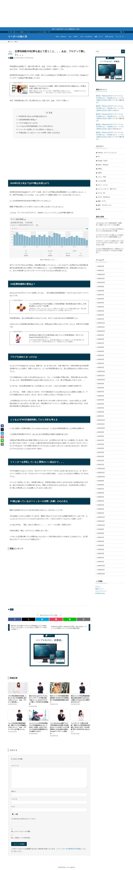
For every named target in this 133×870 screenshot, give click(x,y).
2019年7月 (100, 537)
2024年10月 (101, 282)
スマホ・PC (101, 193)
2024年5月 (100, 302)
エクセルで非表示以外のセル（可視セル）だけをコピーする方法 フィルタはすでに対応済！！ (109, 250)
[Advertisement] (58, 13)
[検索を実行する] (123, 51)
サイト (13, 806)
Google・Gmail (102, 160)
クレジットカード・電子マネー (107, 189)
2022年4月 (100, 404)
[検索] (123, 32)
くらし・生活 (102, 177)
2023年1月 (100, 367)
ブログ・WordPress (104, 197)
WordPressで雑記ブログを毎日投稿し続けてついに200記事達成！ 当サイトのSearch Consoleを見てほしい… (56, 336)
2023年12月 (101, 323)
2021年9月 (100, 432)
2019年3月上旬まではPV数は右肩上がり (33, 116)
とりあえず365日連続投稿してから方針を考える (36, 126)
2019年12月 (101, 517)
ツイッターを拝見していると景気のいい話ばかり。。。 (38, 129)
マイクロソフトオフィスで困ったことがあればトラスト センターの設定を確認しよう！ (109, 236)
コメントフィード (100, 591)
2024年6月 (100, 298)
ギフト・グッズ (102, 185)
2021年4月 (100, 452)
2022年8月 (100, 387)
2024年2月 (100, 315)
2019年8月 (100, 533)
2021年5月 (100, 448)
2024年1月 (100, 319)
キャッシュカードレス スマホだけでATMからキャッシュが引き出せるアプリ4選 (110, 230)
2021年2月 (100, 460)
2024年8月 (100, 290)
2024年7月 (100, 294)
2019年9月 (100, 529)
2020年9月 (100, 481)
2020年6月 (100, 493)
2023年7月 (100, 343)
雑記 (11, 57)
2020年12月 (101, 468)
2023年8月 (100, 339)
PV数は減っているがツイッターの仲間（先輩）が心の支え (39, 133)
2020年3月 (100, 505)
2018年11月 (101, 570)
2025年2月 (100, 266)
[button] (14, 619)
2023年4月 (100, 355)
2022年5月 (100, 400)
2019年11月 (101, 521)
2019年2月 (100, 557)
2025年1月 (100, 270)
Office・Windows (103, 165)
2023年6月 (100, 347)
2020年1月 (100, 513)
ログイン (98, 587)
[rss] (121, 32)
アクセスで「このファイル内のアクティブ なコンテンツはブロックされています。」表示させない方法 (110, 242)
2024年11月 (101, 278)
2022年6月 (100, 396)
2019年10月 (101, 525)
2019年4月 (100, 549)
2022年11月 (101, 375)
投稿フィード (99, 589)
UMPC (100, 173)
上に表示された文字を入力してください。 (24, 819)
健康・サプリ (102, 201)
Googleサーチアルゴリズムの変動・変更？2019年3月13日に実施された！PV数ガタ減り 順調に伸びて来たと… (57, 87)
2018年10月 (101, 573)
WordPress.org (100, 593)
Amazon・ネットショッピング (107, 152)
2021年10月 (101, 428)
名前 (13, 791)
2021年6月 (100, 444)
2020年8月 (100, 485)
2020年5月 (100, 497)
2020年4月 (100, 501)
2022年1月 (100, 416)
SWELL (100, 168)
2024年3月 (100, 311)
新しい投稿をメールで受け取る (20, 837)
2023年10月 (101, 331)
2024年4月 (100, 307)
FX (99, 156)
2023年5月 (100, 351)
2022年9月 (100, 383)
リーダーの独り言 (17, 36)
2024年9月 (100, 286)
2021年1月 (100, 464)
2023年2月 (100, 363)
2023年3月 (100, 359)
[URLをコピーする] (83, 619)
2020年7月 (100, 489)
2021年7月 (100, 440)
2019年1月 (100, 561)
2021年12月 (101, 420)
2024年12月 (101, 274)
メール (14, 799)
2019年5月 (100, 545)
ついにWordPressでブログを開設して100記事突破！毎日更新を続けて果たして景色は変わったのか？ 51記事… (57, 305)
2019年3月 (100, 553)
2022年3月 (100, 408)
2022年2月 (100, 412)
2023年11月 (101, 327)
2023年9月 (100, 335)
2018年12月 (101, 565)
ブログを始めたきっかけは (28, 123)
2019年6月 (100, 541)
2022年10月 (101, 379)
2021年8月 (100, 436)
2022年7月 (100, 391)
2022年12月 (101, 371)
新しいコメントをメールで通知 (20, 831)
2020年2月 (100, 509)
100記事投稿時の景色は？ (28, 119)
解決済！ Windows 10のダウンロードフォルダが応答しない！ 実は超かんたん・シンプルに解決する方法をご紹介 (110, 98)
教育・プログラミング (104, 205)
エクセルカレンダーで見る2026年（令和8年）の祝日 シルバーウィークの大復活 (109, 224)
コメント (14, 765)
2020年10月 (101, 476)
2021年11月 (101, 424)
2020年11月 (101, 472)
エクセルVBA (102, 181)
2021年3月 (100, 456)
